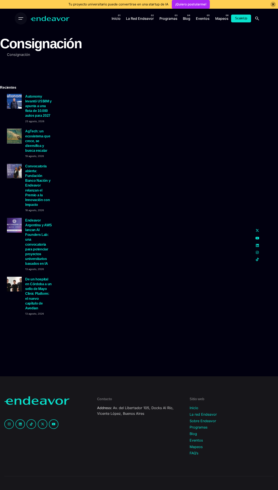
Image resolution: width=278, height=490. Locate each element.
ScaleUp (241, 18)
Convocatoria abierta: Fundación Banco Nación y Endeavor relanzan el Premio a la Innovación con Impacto (37, 185)
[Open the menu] (21, 18)
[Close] (273, 4)
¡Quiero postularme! (190, 4)
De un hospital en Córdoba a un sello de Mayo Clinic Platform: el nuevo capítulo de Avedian (38, 293)
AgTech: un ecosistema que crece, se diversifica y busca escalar (37, 140)
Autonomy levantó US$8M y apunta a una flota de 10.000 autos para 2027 (38, 106)
